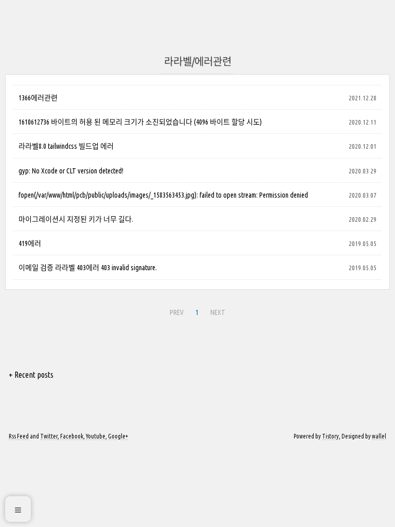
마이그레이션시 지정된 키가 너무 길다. (76, 219)
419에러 (30, 243)
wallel (379, 436)
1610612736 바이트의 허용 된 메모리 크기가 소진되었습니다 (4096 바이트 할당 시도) (140, 122)
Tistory (330, 436)
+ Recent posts (31, 374)
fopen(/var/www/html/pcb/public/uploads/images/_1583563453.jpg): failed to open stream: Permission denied (163, 195)
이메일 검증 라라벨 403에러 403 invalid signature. (88, 268)
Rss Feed (19, 436)
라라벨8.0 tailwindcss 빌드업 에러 (66, 146)
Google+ (118, 436)
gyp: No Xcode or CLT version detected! (71, 171)
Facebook (71, 436)
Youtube (95, 436)
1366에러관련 (38, 98)
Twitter (49, 436)
